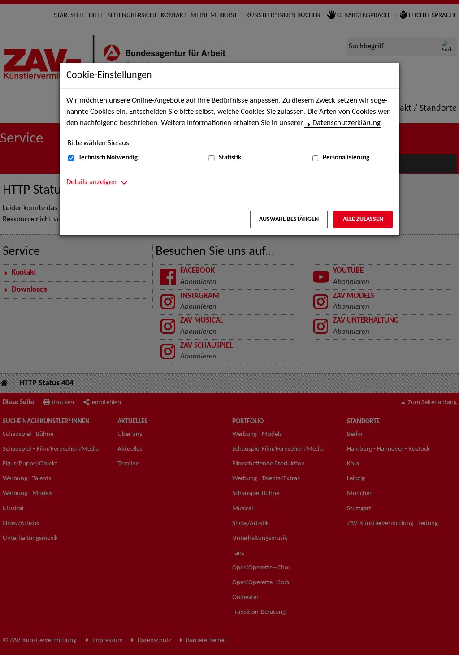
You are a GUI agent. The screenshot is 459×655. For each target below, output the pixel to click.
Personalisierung (346, 158)
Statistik (230, 158)
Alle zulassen (363, 219)
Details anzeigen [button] (91, 182)
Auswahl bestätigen (289, 219)
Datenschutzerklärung (346, 123)
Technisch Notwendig (108, 158)
